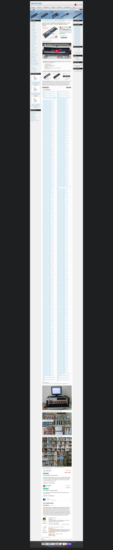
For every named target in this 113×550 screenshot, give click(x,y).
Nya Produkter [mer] (35, 73)
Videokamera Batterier (34, 54)
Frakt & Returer (33, 112)
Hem (77, 2)
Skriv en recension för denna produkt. (77, 53)
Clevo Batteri (33, 39)
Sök (75, 55)
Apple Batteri (33, 29)
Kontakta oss (57, 542)
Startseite (33, 7)
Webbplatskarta (33, 117)
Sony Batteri (33, 33)
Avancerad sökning (78, 59)
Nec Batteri (33, 42)
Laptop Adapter (33, 53)
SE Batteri (63, 546)
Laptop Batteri (46, 20)
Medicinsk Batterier (34, 61)
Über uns (39, 7)
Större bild (47, 79)
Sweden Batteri (56, 546)
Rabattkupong (33, 119)
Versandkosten (73, 542)
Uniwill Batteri (33, 50)
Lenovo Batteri (51, 20)
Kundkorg (80, 4)
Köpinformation (33, 113)
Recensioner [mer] (78, 46)
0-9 (67, 545)
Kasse (74, 7)
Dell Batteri (33, 25)
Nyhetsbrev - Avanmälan (35, 120)
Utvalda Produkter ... (34, 69)
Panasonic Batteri (34, 47)
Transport (53, 7)
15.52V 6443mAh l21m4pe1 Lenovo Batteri (50, 98)
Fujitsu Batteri (33, 40)
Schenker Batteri (34, 36)
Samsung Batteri (34, 32)
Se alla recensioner (46, 537)
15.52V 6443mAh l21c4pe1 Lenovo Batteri (64, 97)
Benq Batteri (33, 49)
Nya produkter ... (33, 68)
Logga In (80, 2)
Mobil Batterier (33, 57)
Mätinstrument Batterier (34, 63)
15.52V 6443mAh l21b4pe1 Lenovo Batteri (49, 97)
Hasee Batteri (33, 35)
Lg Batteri (32, 46)
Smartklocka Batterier (34, 64)
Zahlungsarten (46, 7)
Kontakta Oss (33, 116)
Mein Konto (60, 7)
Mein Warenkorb (67, 7)
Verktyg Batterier (33, 56)
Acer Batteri (33, 28)
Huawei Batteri (33, 43)
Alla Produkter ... (33, 71)
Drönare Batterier (34, 60)
